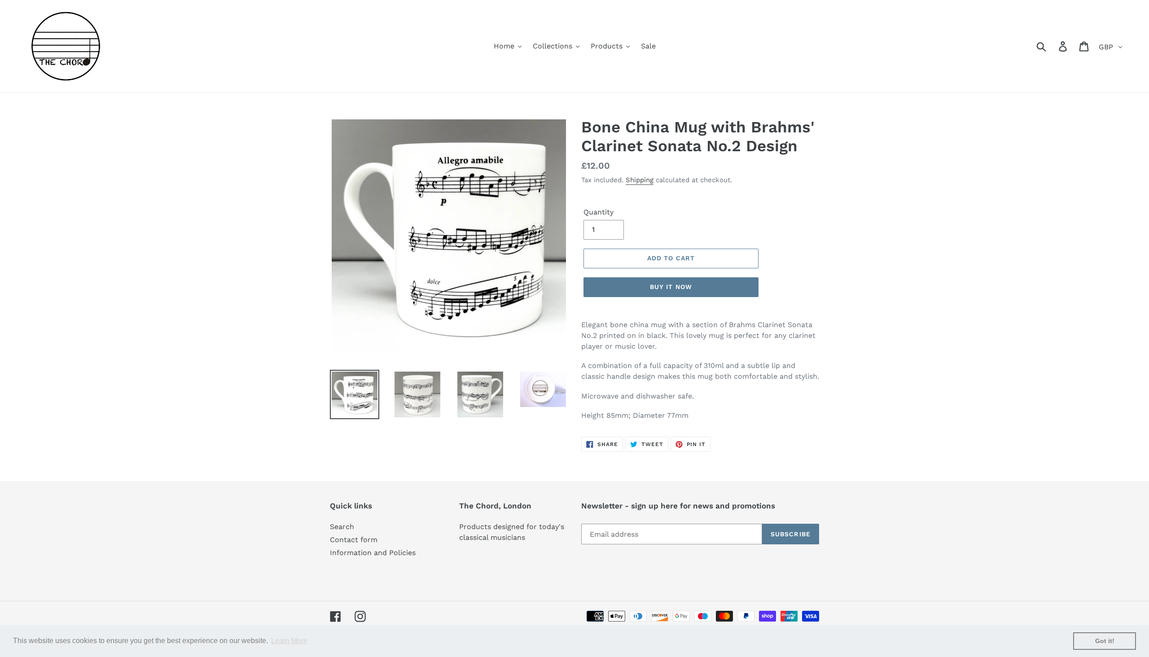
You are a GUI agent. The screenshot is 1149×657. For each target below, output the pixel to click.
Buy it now (671, 286)
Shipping (639, 180)
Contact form (353, 539)
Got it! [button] (1104, 640)
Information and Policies (373, 552)
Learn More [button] (289, 640)
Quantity (598, 212)
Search (342, 526)
